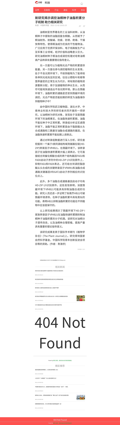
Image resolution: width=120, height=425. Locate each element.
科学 (74, 9)
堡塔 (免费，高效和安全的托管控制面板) (62, 360)
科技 (47, 2)
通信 (65, 9)
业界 (37, 9)
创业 (83, 9)
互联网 (47, 9)
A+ (80, 26)
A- (84, 26)
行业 (57, 9)
